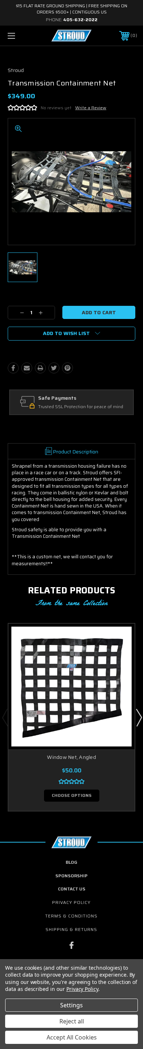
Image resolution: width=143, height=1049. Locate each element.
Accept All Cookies (72, 1037)
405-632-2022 (80, 19)
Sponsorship (71, 875)
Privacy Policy (71, 902)
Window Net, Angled (71, 757)
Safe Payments (57, 398)
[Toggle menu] (20, 36)
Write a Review (90, 107)
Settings (71, 1005)
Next (138, 717)
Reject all (71, 1021)
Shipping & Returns (71, 929)
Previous (4, 717)
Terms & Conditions (71, 915)
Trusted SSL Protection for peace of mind (80, 407)
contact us (71, 888)
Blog (71, 862)
